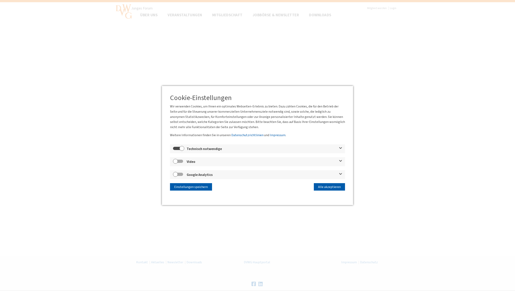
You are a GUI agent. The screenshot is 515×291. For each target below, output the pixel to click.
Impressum (277, 135)
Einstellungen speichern (191, 187)
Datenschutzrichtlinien (247, 135)
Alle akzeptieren (329, 187)
